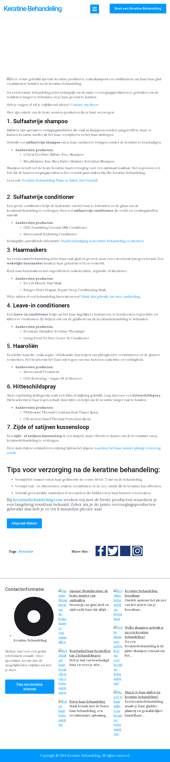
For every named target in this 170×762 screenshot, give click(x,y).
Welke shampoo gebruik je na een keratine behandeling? (144, 632)
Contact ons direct (84, 105)
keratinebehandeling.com (37, 499)
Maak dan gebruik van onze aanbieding (111, 297)
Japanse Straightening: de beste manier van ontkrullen (88, 595)
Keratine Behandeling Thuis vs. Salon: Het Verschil (59, 180)
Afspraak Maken (24, 523)
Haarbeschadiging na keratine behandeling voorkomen (102, 241)
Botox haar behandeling (87, 701)
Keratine (26, 551)
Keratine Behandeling (33, 8)
